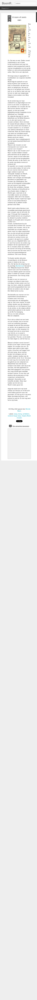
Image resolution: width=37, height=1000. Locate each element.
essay (15, 414)
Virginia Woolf (26, 416)
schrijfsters (26, 414)
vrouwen (19, 418)
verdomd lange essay (14, 416)
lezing (20, 414)
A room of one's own (19, 18)
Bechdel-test (20, 266)
